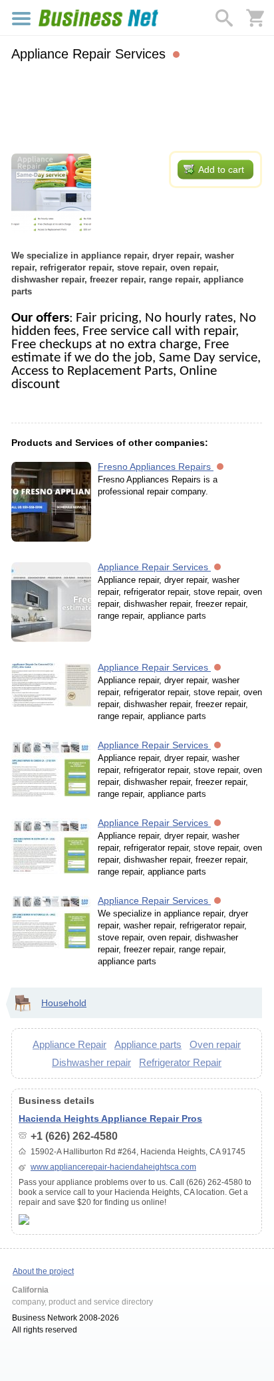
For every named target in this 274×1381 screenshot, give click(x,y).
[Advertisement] (136, 104)
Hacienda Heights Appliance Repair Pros (110, 1118)
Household (63, 1003)
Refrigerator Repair (180, 1062)
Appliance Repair (69, 1044)
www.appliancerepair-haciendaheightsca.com (113, 1167)
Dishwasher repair (91, 1062)
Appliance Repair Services (154, 567)
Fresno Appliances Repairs (155, 466)
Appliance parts (148, 1044)
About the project (43, 1271)
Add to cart (221, 169)
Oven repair (215, 1044)
